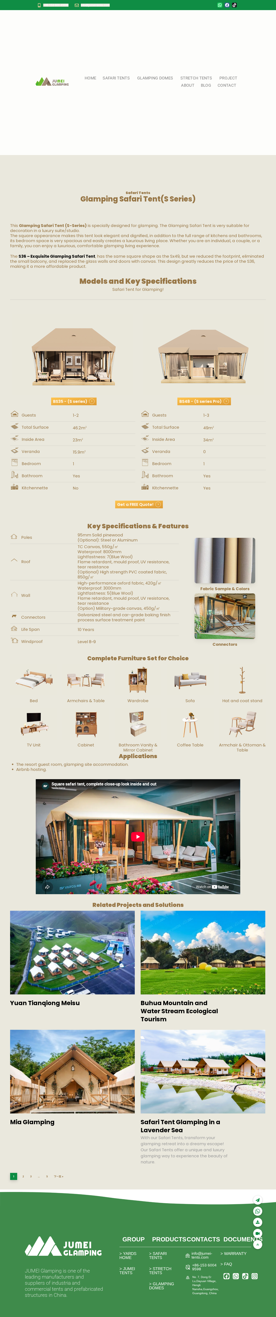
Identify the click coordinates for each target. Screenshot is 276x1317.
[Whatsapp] (219, 5)
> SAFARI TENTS (158, 1255)
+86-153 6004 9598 (204, 1267)
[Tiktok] (234, 5)
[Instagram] (255, 1276)
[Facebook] (227, 5)
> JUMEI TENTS (127, 1270)
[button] (257, 1244)
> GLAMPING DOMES (161, 1286)
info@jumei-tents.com (95, 5)
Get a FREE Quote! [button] (135, 504)
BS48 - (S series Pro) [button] (200, 401)
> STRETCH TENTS (160, 1270)
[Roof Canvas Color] (225, 560)
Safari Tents (138, 192)
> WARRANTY (233, 1253)
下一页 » (58, 1176)
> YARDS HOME (127, 1255)
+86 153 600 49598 (55, 5)
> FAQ (226, 1264)
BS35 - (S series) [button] (70, 401)
